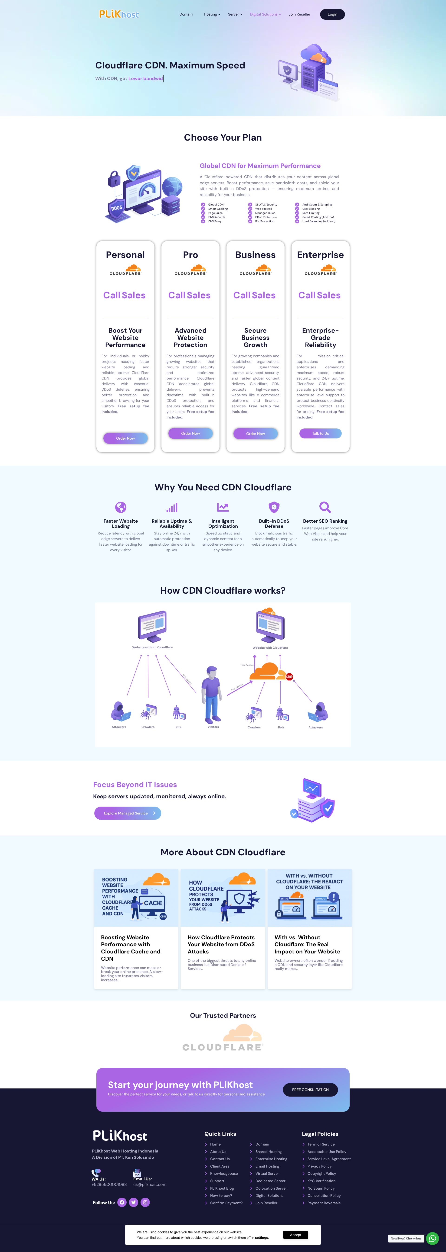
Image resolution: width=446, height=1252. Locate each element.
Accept (295, 1235)
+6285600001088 (109, 1184)
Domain (186, 14)
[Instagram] (145, 1202)
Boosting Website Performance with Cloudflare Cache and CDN (131, 948)
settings (261, 1237)
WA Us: (99, 1179)
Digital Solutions (264, 14)
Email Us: (142, 1179)
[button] (127, 813)
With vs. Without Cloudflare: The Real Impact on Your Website (307, 944)
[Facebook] (122, 1202)
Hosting (210, 14)
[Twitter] (133, 1202)
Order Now (125, 438)
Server (233, 14)
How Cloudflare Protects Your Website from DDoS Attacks (221, 944)
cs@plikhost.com (150, 1184)
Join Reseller (299, 14)
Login (332, 14)
